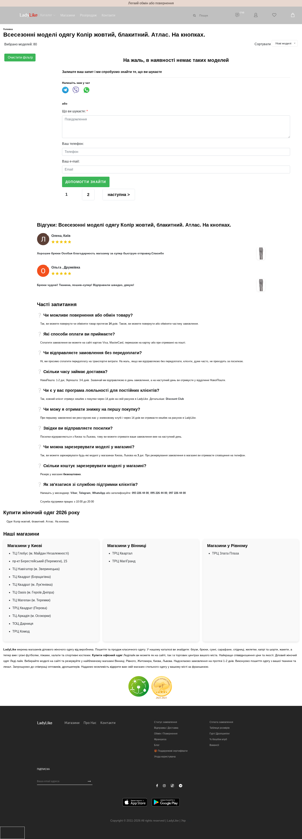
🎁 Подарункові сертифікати (171, 750)
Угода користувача (165, 756)
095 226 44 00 (158, 492)
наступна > (119, 194)
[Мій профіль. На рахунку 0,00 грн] (256, 15)
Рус (189, 820)
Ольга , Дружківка (65, 267)
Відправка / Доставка (166, 727)
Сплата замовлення (221, 722)
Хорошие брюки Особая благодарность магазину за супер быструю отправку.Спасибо (100, 253)
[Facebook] (157, 785)
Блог (156, 745)
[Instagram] (164, 785)
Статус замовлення (165, 722)
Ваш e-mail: (71, 161)
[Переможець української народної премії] (161, 687)
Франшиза (160, 739)
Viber (73, 492)
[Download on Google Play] (166, 803)
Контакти (108, 15)
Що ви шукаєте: (75, 111)
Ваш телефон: (73, 143)
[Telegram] (180, 785)
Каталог (46, 15)
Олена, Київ (60, 235)
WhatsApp (98, 492)
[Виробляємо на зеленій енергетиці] (138, 686)
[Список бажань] (274, 15)
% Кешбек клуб (218, 739)
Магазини (67, 15)
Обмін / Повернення (166, 733)
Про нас (90, 723)
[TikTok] (172, 785)
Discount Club (175, 398)
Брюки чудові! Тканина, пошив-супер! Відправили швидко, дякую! (85, 285)
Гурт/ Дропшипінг (220, 733)
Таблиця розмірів (219, 727)
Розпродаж (88, 15)
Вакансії (214, 745)
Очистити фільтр (20, 57)
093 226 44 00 (140, 492)
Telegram (85, 492)
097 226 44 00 (177, 492)
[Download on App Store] (134, 803)
